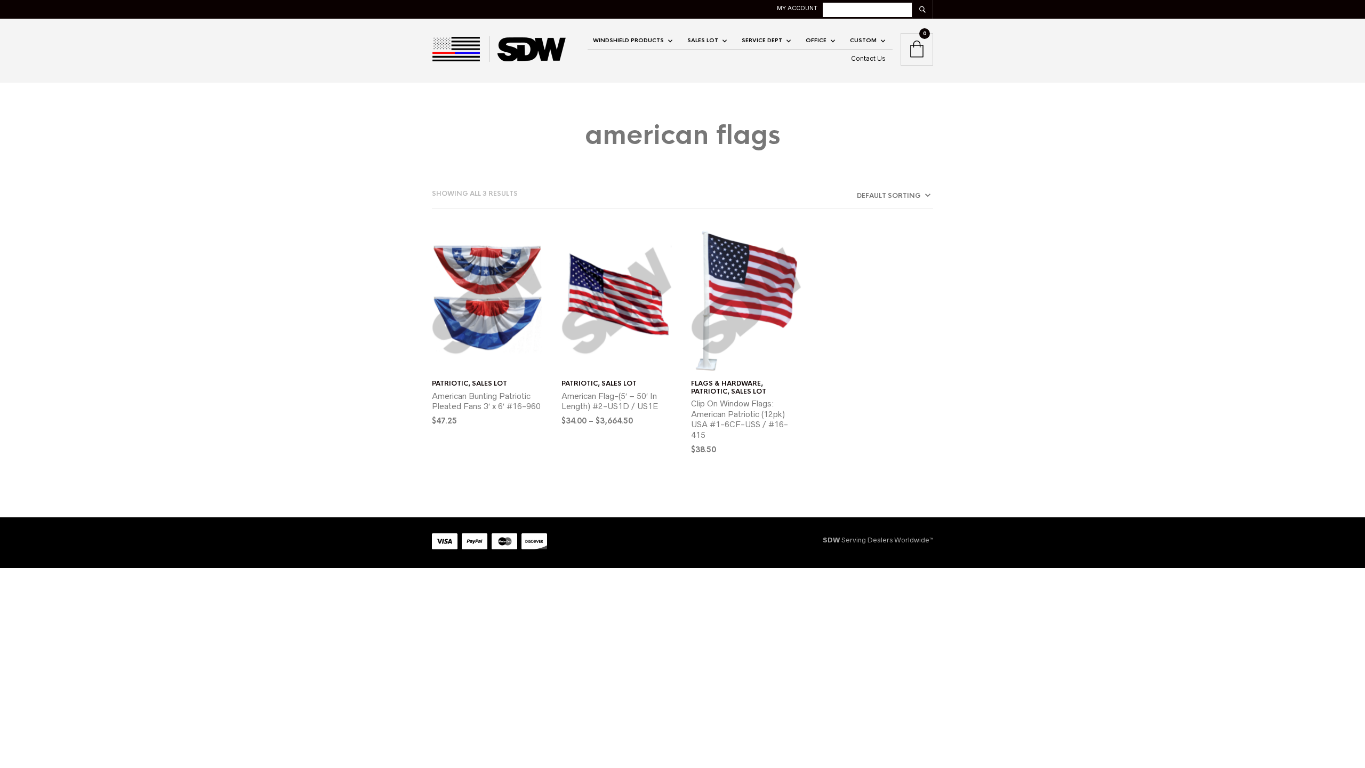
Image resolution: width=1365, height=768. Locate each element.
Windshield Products (628, 40)
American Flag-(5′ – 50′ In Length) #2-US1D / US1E (609, 401)
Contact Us (868, 58)
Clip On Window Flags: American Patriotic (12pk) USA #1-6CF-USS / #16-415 (739, 419)
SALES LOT (702, 40)
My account (797, 8)
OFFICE (816, 40)
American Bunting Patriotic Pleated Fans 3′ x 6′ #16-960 (486, 401)
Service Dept (762, 40)
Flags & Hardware (726, 383)
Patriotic (450, 383)
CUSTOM (863, 40)
